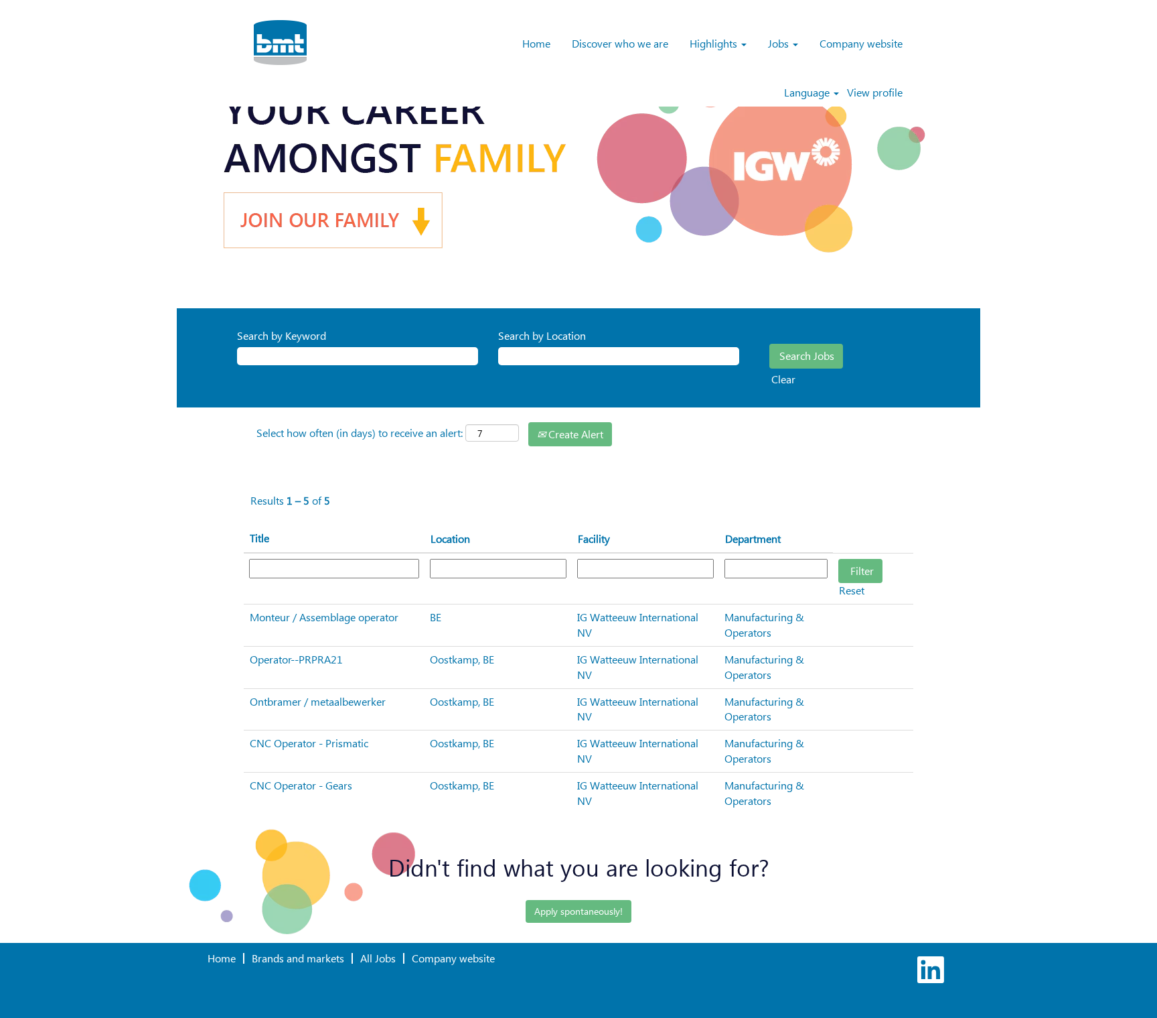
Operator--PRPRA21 (296, 659)
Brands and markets (298, 958)
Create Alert (574, 434)
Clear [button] (783, 379)
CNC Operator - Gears (301, 785)
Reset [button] (851, 590)
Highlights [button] (715, 43)
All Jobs (378, 958)
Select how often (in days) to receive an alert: (359, 433)
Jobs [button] (779, 43)
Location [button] (450, 538)
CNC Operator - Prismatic (309, 743)
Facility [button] (594, 538)
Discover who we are (620, 43)
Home (536, 43)
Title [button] (259, 538)
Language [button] (808, 92)
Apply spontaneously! (578, 911)
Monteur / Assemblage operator (324, 617)
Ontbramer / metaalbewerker (318, 701)
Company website (861, 43)
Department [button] (753, 538)
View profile (875, 92)
